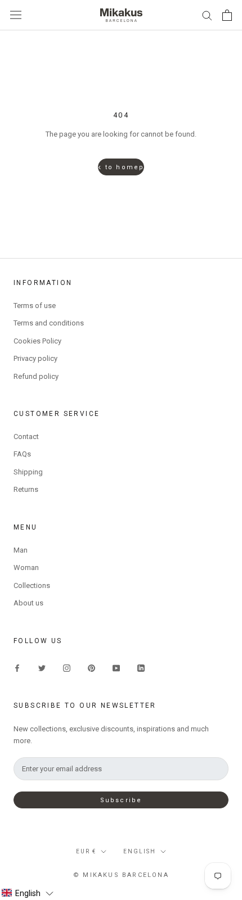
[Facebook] (17, 667)
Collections (32, 585)
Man (21, 550)
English (139, 851)
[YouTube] (116, 667)
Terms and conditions (49, 323)
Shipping (28, 472)
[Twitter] (42, 667)
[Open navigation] (15, 15)
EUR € (86, 851)
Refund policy (36, 376)
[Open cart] (227, 15)
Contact (26, 436)
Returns (26, 489)
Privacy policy (35, 358)
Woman (26, 567)
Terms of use (35, 305)
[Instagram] (66, 667)
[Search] (207, 15)
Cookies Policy (37, 341)
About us (28, 603)
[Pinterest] (91, 667)
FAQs (22, 454)
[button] (27, 893)
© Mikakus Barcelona (121, 875)
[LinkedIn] (141, 667)
